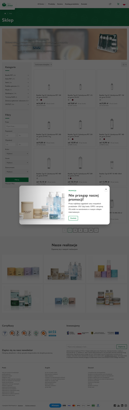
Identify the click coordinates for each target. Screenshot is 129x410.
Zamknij (73, 218)
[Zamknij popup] (106, 189)
